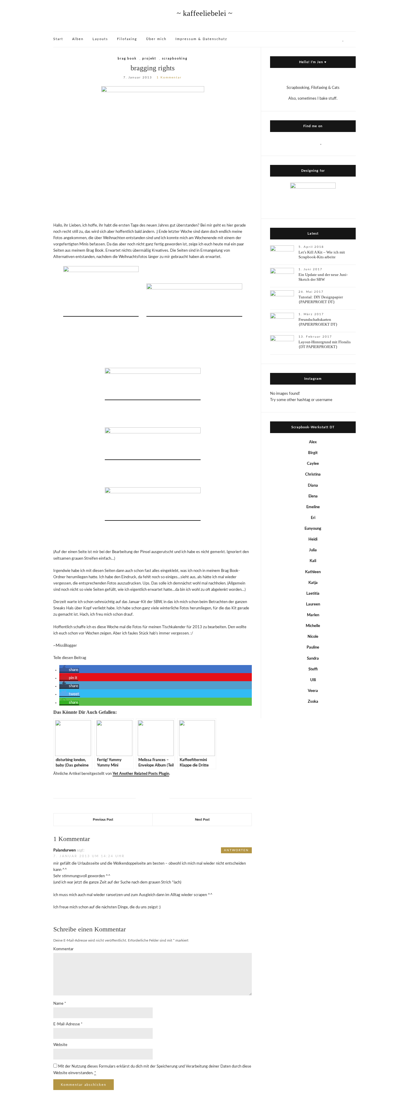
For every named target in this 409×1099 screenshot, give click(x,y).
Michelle (313, 626)
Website (60, 1045)
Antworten (236, 850)
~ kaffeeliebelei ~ (204, 13)
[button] (69, 670)
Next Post (202, 819)
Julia (313, 550)
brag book (127, 58)
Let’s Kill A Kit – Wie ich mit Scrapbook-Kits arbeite (322, 254)
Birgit (313, 453)
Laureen (313, 604)
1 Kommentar (169, 77)
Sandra (313, 659)
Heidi (312, 539)
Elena (313, 496)
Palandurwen (64, 850)
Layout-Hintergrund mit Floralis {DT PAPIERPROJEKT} (325, 344)
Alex (313, 442)
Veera (313, 691)
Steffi (313, 669)
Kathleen (313, 572)
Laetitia (312, 594)
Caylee (313, 464)
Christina (313, 474)
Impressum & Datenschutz (201, 39)
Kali (313, 561)
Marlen (313, 615)
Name (59, 1004)
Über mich (156, 39)
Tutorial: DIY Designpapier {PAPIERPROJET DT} (321, 299)
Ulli (313, 680)
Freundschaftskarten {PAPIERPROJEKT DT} (318, 322)
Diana (313, 486)
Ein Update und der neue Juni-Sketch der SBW (323, 277)
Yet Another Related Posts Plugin (141, 774)
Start (58, 39)
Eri (313, 518)
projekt (149, 58)
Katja (313, 583)
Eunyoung (313, 529)
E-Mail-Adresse (68, 1024)
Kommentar (63, 949)
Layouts (100, 39)
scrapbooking (174, 58)
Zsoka (313, 702)
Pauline (313, 647)
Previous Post (103, 819)
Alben (78, 39)
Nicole (312, 637)
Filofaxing (127, 39)
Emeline (313, 507)
